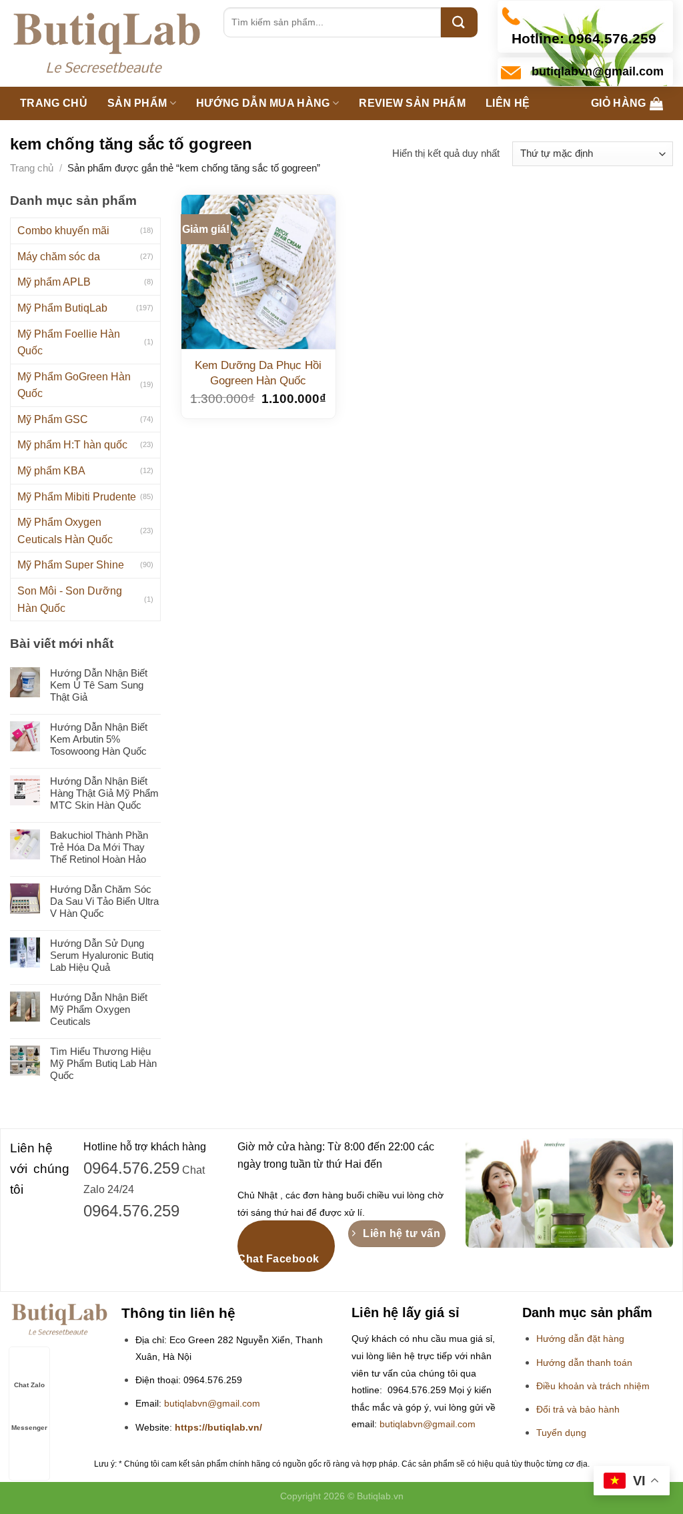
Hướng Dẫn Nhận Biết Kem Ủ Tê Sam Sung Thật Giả (98, 685)
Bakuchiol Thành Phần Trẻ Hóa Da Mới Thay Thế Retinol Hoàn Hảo (99, 847)
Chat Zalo (29, 1385)
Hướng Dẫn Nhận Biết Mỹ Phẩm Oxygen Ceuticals (98, 1009)
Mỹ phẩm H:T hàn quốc (72, 444)
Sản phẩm (137, 103)
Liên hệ (508, 103)
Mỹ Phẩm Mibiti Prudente (76, 496)
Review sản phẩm (412, 103)
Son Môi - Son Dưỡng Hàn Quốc (69, 599)
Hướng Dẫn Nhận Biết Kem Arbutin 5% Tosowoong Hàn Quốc (98, 739)
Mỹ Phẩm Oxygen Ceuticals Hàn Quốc (65, 530)
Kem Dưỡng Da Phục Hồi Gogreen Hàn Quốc (258, 372)
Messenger (29, 1427)
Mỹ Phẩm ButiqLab (62, 308)
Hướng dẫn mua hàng (263, 103)
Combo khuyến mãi (63, 230)
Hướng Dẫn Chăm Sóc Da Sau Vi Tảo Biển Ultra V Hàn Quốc (104, 901)
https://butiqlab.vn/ (218, 1428)
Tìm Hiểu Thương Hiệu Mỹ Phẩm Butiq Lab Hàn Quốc (103, 1063)
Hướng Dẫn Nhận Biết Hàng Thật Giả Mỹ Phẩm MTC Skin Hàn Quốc (104, 793)
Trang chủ (53, 103)
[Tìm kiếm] (459, 22)
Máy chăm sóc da (58, 256)
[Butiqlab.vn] (106, 43)
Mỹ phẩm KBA (51, 470)
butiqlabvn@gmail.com (212, 1404)
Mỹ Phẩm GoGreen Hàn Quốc (74, 385)
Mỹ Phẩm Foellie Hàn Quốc (68, 342)
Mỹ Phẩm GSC (52, 419)
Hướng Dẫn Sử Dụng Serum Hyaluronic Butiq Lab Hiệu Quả (101, 955)
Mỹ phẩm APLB (54, 282)
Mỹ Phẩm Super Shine (70, 565)
